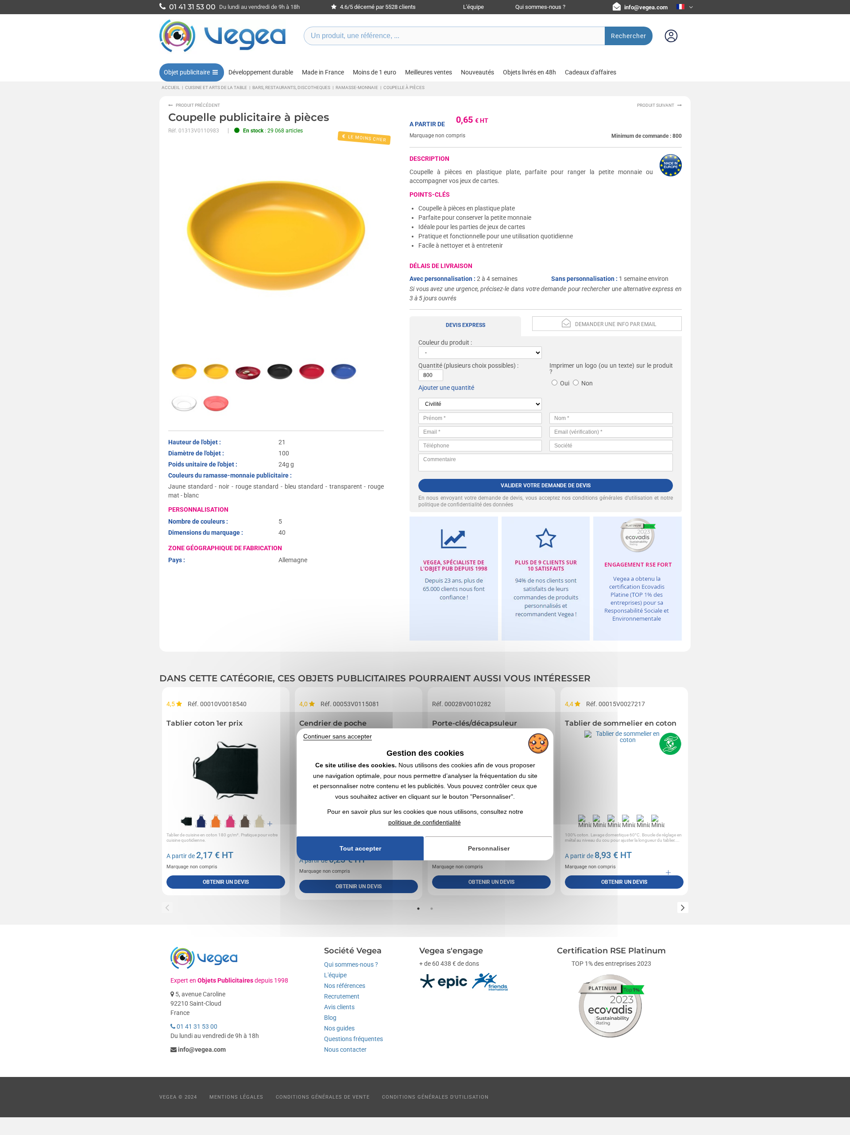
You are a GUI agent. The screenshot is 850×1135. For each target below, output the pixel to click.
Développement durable (260, 72)
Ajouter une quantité (446, 388)
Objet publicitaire (187, 72)
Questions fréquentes (353, 1038)
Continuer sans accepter (337, 736)
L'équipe (473, 7)
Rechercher (628, 35)
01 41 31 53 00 (196, 1026)
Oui (564, 383)
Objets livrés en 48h (529, 72)
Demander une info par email (615, 324)
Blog (330, 1017)
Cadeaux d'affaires (590, 72)
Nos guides (339, 1028)
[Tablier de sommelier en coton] (624, 770)
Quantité (430, 365)
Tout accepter (360, 848)
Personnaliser (489, 848)
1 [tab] (418, 908)
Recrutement (341, 996)
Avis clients (339, 1007)
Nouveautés (477, 72)
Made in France (323, 72)
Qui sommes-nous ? (540, 7)
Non (587, 383)
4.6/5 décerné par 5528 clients (377, 7)
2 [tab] (431, 908)
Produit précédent (198, 105)
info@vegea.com (646, 7)
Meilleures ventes (428, 72)
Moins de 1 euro (374, 72)
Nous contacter (345, 1049)
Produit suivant (655, 105)
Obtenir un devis (226, 882)
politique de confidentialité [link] (424, 822)
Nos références (344, 985)
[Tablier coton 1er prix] (225, 770)
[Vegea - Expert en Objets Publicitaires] (222, 51)
